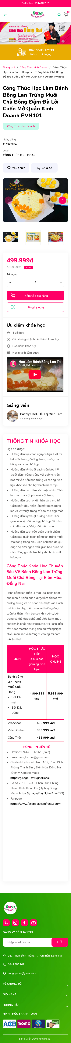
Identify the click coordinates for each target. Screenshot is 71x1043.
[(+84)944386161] (6, 922)
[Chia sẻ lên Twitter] (48, 175)
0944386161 (42, 3)
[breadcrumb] (35, 33)
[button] (62, 200)
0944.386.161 (16, 964)
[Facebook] (24, 922)
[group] (35, 200)
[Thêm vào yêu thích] (16, 168)
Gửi (59, 942)
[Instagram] (15, 922)
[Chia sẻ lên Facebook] (41, 175)
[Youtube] (33, 922)
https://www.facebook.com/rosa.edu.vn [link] (35, 804)
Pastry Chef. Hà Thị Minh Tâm (41, 414)
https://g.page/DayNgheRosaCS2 (41, 793)
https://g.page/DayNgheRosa (29, 778)
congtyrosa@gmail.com (22, 973)
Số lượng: (12, 274)
